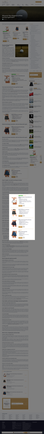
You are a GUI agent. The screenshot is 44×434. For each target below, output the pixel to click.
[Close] (33, 194)
